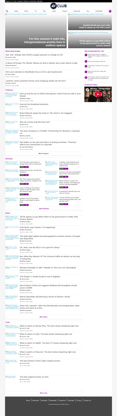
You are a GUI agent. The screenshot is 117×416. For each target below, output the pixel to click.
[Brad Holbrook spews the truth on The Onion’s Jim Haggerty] (12, 115)
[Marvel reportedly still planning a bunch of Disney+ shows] (12, 299)
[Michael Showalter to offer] (12, 270)
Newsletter (99, 11)
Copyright (71, 400)
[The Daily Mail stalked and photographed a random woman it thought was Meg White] (12, 239)
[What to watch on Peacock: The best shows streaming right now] (12, 354)
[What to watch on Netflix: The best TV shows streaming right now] (12, 345)
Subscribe (77, 11)
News (26, 11)
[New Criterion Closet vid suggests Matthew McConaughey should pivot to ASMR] (12, 288)
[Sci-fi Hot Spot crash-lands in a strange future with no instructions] (12, 164)
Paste (7, 1)
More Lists (43, 393)
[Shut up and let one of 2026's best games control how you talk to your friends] (12, 97)
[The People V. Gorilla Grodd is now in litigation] (12, 279)
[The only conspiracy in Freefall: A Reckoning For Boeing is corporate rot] (12, 134)
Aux (88, 11)
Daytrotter (33, 1)
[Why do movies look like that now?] (12, 124)
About (28, 400)
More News (43, 317)
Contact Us (87, 400)
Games (65, 11)
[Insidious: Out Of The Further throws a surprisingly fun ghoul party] (12, 202)
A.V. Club (13, 1)
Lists (8, 322)
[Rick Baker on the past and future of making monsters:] (12, 145)
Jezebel (20, 1)
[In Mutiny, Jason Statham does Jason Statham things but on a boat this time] (52, 165)
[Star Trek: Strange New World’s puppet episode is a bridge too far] (12, 181)
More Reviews (44, 208)
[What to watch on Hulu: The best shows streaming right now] (12, 336)
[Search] (6, 11)
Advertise (44, 400)
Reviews (9, 159)
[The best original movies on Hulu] (12, 383)
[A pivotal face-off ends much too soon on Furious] (52, 192)
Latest (16, 11)
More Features (44, 153)
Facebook (62, 400)
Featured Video (91, 85)
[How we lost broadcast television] (12, 106)
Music (54, 11)
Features (9, 90)
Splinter (26, 1)
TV (36, 11)
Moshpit (39, 1)
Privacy (79, 400)
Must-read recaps (13, 51)
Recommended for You (94, 51)
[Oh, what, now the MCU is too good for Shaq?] (12, 249)
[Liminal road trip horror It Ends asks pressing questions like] (52, 201)
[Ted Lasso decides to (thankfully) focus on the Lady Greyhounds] (52, 174)
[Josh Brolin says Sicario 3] (12, 229)
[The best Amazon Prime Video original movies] (12, 367)
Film (44, 11)
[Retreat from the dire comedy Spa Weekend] (12, 172)
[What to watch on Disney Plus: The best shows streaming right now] (12, 328)
